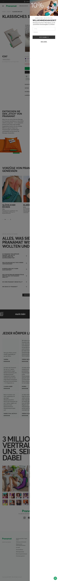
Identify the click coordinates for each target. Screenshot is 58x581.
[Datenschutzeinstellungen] (55, 578)
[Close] (56, 2)
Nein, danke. (44, 41)
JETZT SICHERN (43, 37)
